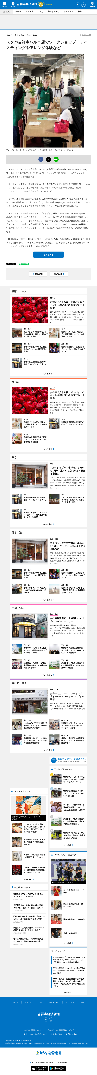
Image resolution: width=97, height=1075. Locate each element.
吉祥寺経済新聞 (24, 4)
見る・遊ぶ (30, 11)
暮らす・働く (53, 11)
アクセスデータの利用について (36, 1034)
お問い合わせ (57, 1034)
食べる (18, 11)
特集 (80, 11)
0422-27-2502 (79, 169)
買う (41, 11)
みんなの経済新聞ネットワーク (48, 1053)
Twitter (83, 5)
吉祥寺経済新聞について (32, 1030)
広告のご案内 (72, 1034)
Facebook (78, 5)
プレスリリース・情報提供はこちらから (60, 1030)
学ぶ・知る (68, 11)
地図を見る (48, 254)
